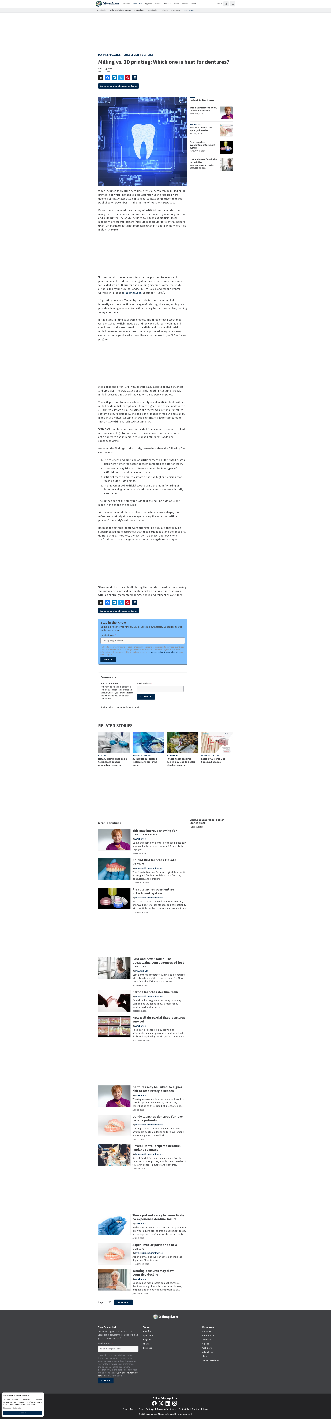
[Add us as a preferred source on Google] (134, 77)
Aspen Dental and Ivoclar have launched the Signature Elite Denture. (157, 1258)
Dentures (147, 55)
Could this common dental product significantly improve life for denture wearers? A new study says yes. (159, 846)
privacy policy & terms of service (165, 652)
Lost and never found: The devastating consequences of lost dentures (203, 162)
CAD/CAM (102, 756)
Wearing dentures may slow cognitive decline (153, 1272)
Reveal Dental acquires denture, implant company (157, 1148)
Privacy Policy (129, 1409)
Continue (145, 696)
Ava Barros (140, 839)
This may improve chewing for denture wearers (203, 109)
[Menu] (232, 3)
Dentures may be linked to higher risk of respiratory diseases (157, 1089)
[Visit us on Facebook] (154, 1403)
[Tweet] (121, 77)
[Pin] (127, 77)
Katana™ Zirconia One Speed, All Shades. (201, 129)
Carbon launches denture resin (155, 992)
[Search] (226, 3)
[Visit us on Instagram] (174, 1403)
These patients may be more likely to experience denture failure (158, 1217)
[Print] (100, 77)
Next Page (123, 1302)
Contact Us (184, 1409)
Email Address (108, 635)
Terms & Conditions (166, 1409)
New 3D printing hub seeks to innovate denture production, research (112, 762)
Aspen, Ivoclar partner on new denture (155, 1246)
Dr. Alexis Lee (141, 971)
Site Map (196, 1409)
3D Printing (172, 756)
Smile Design (131, 55)
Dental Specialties (109, 55)
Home (206, 1409)
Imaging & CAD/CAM (142, 756)
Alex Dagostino (105, 68)
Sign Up (108, 659)
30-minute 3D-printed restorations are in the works (145, 762)
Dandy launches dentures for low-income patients (158, 1118)
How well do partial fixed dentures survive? (159, 1019)
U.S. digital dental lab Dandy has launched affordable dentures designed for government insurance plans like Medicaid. (158, 1132)
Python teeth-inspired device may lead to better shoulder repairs (181, 762)
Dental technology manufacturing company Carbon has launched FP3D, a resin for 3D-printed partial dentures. (157, 1004)
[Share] (107, 77)
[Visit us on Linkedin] (168, 1403)
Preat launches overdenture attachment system (202, 145)
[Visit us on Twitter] (161, 1403)
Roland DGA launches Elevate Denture (154, 862)
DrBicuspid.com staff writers (149, 868)
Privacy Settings (146, 1409)
